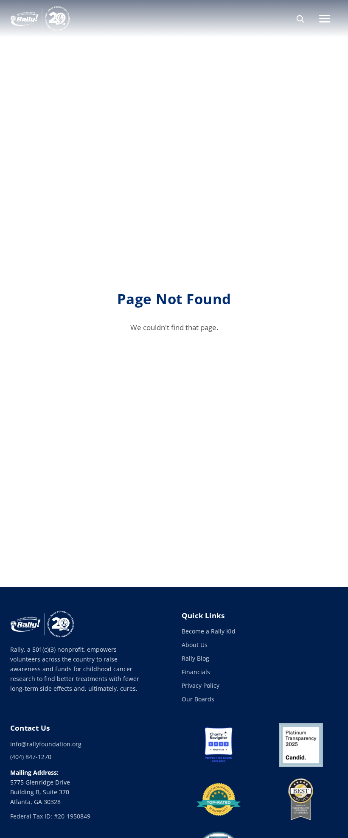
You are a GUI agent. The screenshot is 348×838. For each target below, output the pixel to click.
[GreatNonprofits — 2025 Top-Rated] (218, 799)
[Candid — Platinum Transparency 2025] (301, 745)
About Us (195, 645)
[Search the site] (300, 19)
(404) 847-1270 (30, 757)
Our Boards (198, 699)
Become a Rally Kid (209, 631)
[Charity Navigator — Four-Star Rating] (218, 745)
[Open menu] (328, 18)
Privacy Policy (200, 685)
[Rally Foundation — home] (40, 18)
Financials (196, 672)
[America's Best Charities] (301, 799)
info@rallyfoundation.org (45, 744)
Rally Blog (195, 658)
